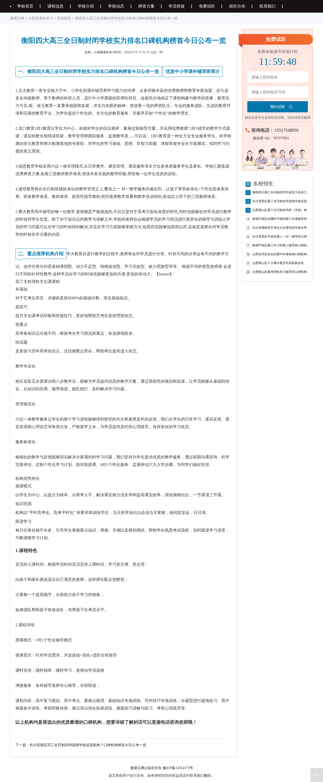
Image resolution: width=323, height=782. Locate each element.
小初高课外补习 (40, 18)
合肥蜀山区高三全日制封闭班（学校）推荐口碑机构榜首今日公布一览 (281, 210)
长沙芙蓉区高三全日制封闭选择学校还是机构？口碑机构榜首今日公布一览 (88, 745)
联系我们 (267, 6)
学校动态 (116, 6)
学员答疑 (177, 6)
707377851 (281, 138)
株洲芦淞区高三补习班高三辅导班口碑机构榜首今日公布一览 (281, 245)
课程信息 (55, 6)
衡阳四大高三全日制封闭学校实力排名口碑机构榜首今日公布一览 (281, 192)
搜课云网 (17, 18)
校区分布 (237, 6)
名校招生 (64, 18)
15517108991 (286, 130)
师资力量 (146, 6)
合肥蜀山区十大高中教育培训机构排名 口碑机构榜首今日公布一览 (281, 263)
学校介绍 (86, 6)
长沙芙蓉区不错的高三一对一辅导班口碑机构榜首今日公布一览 (281, 237)
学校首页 (25, 6)
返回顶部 (316, 775)
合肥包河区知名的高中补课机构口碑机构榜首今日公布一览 (281, 254)
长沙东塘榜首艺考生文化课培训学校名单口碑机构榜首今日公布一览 (281, 228)
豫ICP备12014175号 (178, 768)
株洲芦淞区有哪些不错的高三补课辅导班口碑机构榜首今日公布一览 (281, 219)
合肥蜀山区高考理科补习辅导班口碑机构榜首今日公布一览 (281, 272)
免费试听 (207, 6)
